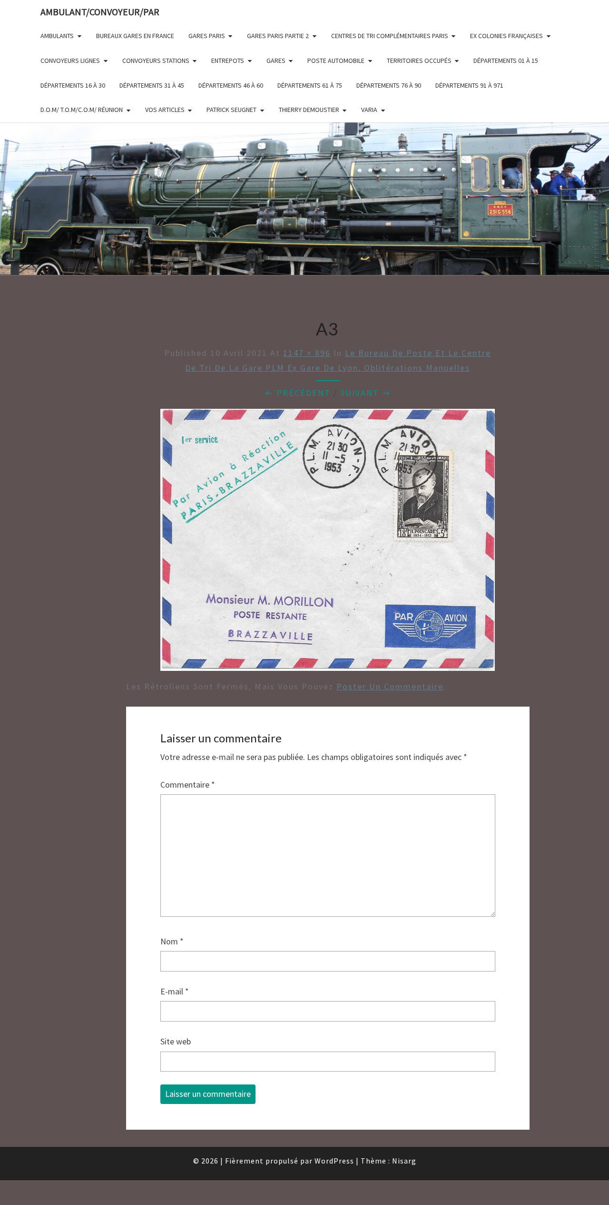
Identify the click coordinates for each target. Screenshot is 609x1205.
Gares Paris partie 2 (278, 35)
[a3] (327, 542)
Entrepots (227, 60)
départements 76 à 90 (388, 85)
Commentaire (187, 784)
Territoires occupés (419, 60)
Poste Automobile (335, 60)
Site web (175, 1041)
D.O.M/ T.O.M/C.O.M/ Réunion (81, 109)
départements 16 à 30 (72, 85)
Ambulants (57, 35)
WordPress (334, 1160)
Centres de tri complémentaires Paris (389, 35)
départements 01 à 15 (505, 60)
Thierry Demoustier (309, 109)
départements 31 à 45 (151, 85)
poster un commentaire (389, 686)
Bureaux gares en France (135, 35)
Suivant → (365, 392)
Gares (275, 60)
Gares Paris (206, 35)
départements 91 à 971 (469, 85)
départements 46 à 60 (230, 85)
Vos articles (165, 109)
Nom (172, 941)
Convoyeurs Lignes (70, 60)
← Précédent (298, 392)
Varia (369, 109)
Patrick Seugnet (231, 109)
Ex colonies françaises (506, 35)
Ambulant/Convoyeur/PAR (99, 12)
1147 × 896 (307, 352)
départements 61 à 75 (309, 85)
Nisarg (404, 1160)
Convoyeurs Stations (155, 60)
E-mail (174, 991)
